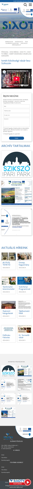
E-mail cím (6, 114)
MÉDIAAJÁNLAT (16, 45)
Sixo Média (14, 52)
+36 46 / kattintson (8, 447)
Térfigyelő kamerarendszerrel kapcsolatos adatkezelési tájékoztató (16, 486)
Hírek (2, 455)
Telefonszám (6, 110)
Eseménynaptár (5, 460)
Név (4, 105)
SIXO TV (23, 52)
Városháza (4, 457)
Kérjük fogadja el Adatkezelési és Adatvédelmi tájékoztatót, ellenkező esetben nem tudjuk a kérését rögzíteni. (16, 129)
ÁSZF (26, 42)
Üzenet (5, 118)
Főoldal (4, 52)
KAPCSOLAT (24, 43)
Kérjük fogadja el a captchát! (12, 134)
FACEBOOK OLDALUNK (12, 43)
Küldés (16, 138)
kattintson (8, 448)
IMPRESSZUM (9, 42)
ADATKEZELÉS (19, 42)
